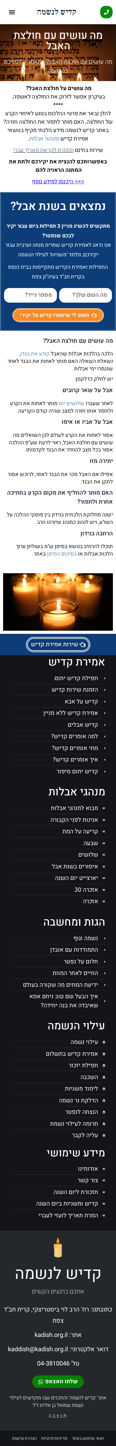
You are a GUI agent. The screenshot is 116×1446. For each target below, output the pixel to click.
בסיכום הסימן (62, 554)
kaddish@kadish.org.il (38, 1349)
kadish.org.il (51, 1334)
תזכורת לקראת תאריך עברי (43, 150)
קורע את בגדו (34, 354)
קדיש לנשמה (56, 12)
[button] (12, 12)
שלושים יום (71, 403)
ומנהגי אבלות (44, 139)
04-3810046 (53, 1363)
